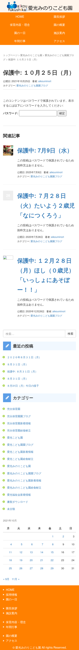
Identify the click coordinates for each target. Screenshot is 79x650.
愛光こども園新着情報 (20, 452)
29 (52, 568)
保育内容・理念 (20, 25)
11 (10, 552)
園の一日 (20, 33)
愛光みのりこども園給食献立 (24, 487)
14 (41, 552)
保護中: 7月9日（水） (45, 150)
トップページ (10, 55)
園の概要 (59, 25)
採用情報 (11, 594)
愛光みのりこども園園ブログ (32, 85)
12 (20, 552)
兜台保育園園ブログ (19, 416)
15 (52, 552)
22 (52, 560)
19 (20, 560)
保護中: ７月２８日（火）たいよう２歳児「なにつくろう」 (46, 205)
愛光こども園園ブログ (20, 444)
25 (10, 568)
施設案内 (59, 33)
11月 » (15, 579)
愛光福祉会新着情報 (19, 494)
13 (31, 552)
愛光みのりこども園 (31, 55)
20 (31, 560)
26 (20, 568)
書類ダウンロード (17, 502)
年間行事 (20, 41)
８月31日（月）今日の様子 (23, 386)
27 (31, 568)
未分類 (11, 509)
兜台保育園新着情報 (19, 423)
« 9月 (6, 579)
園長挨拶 (59, 16)
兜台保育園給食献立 (19, 430)
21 (41, 560)
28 (41, 568)
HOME (20, 16)
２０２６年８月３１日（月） (24, 357)
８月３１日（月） (17, 364)
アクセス (59, 41)
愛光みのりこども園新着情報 (24, 480)
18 (10, 560)
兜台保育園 (13, 409)
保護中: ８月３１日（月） (22, 371)
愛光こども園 (15, 437)
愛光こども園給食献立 (20, 459)
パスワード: (11, 113)
